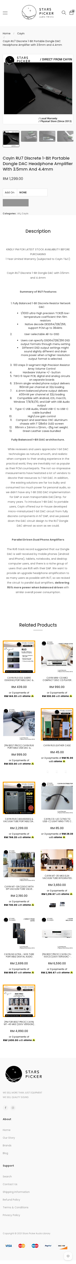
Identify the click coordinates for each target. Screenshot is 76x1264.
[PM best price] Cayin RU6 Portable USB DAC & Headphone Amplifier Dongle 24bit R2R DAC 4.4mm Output (19, 746)
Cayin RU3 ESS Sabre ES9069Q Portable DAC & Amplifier (19, 679)
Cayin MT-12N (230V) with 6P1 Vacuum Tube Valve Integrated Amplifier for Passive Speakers (19, 887)
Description (38, 231)
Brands (7, 1145)
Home (7, 33)
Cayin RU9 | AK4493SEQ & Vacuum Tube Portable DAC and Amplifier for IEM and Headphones (19, 820)
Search (7, 1176)
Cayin (21, 33)
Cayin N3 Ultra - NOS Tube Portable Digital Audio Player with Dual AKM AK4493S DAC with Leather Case (19, 955)
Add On (9, 192)
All (18, 213)
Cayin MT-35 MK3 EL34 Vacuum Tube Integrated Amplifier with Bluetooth (57, 877)
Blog (5, 1153)
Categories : (10, 213)
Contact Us (10, 1184)
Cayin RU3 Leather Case (57, 745)
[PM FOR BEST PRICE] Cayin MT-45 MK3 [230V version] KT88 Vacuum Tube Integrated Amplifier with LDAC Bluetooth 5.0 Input (19, 1023)
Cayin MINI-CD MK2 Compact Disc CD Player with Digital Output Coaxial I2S (57, 679)
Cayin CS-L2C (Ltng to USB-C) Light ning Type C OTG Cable (57, 820)
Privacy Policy (11, 1215)
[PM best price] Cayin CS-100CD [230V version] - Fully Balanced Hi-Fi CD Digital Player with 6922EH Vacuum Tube (57, 955)
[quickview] (24, 668)
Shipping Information (16, 1192)
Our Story (9, 1138)
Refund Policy (11, 1200)
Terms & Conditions (15, 1207)
